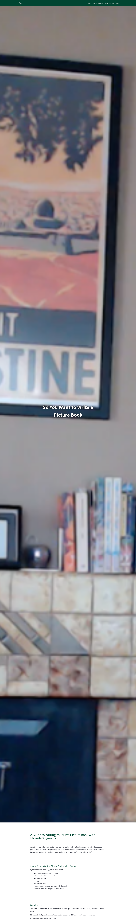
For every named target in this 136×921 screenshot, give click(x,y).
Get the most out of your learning (103, 3)
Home (89, 3)
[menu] (102, 3)
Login (117, 3)
